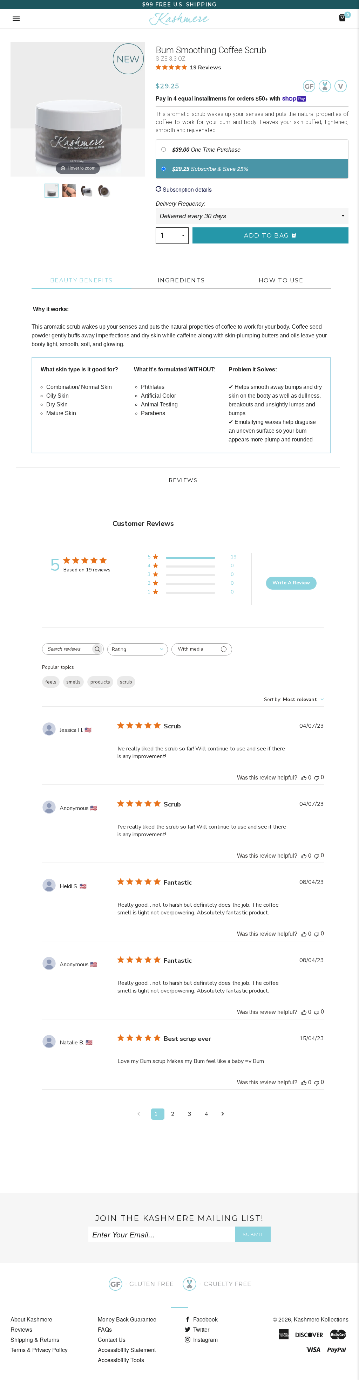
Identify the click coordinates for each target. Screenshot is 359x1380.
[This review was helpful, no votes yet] (304, 778)
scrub (126, 682)
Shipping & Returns (35, 1340)
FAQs (105, 1329)
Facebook (205, 1319)
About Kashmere (31, 1319)
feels (50, 682)
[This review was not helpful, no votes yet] (316, 777)
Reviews (21, 1329)
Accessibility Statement (127, 1350)
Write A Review (291, 582)
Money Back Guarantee (127, 1319)
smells (73, 682)
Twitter (200, 1329)
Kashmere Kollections (321, 1319)
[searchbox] (66, 649)
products (100, 682)
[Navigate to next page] (225, 1114)
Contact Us (112, 1340)
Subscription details (186, 189)
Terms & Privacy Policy (39, 1350)
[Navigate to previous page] (141, 1114)
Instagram (205, 1340)
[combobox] (137, 649)
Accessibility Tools (121, 1360)
